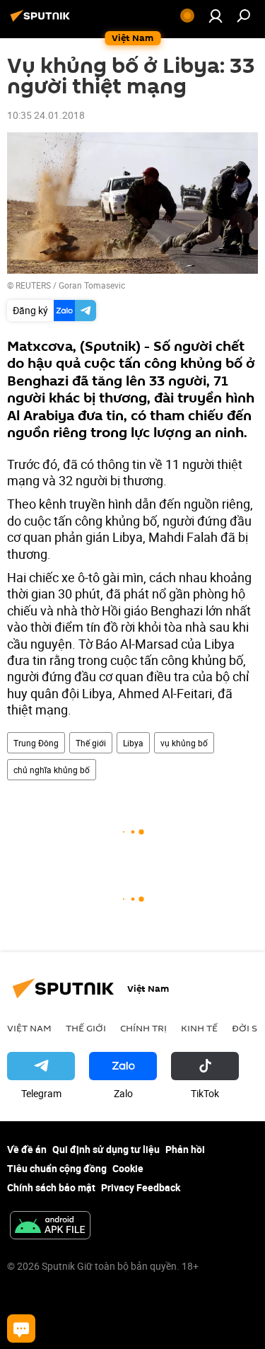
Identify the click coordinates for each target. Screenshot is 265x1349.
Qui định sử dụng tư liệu (106, 1149)
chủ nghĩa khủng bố (51, 769)
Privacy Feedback (140, 1187)
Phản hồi (185, 1149)
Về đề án (27, 1149)
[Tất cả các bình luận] (21, 1328)
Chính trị (143, 1027)
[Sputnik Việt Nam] (42, 21)
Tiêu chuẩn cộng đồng (57, 1168)
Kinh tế (199, 1027)
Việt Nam (29, 1027)
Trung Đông (36, 742)
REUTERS (33, 285)
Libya (133, 742)
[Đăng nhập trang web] (215, 15)
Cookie (127, 1168)
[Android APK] (50, 1226)
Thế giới (91, 742)
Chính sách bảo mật (51, 1187)
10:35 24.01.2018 (46, 115)
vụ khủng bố (184, 742)
